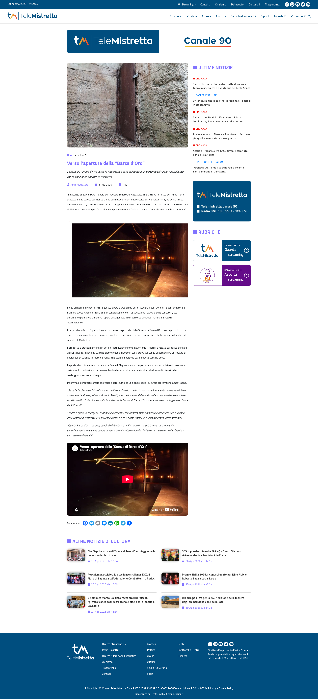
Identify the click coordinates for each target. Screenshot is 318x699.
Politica (191, 16)
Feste (181, 644)
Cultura (221, 16)
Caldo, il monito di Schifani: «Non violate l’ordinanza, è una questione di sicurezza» (217, 119)
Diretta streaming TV (114, 644)
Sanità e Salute (206, 95)
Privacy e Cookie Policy (220, 688)
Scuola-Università (243, 16)
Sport (265, 16)
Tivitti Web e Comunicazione (167, 694)
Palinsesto (237, 4)
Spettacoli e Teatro (209, 162)
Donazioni (254, 4)
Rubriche (297, 16)
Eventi (278, 16)
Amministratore (79, 185)
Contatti (205, 4)
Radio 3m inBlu (110, 650)
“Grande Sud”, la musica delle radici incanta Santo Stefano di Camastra (218, 169)
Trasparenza (272, 4)
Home (70, 155)
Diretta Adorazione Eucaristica (119, 656)
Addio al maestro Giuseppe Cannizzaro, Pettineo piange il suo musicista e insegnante (221, 136)
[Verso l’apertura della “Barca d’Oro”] (127, 105)
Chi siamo (220, 4)
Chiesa (206, 16)
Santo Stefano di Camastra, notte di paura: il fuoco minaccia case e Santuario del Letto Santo (221, 86)
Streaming (188, 4)
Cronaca (176, 16)
